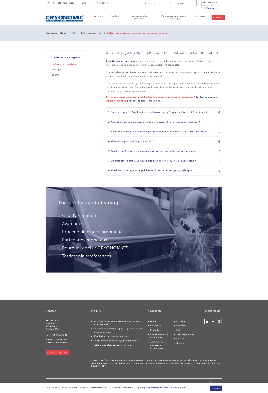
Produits (115, 16)
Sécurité (55, 75)
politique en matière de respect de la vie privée (162, 387)
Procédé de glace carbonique (140, 17)
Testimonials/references (86, 256)
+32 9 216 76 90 (59, 335)
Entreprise (99, 16)
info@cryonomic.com (57, 339)
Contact (218, 17)
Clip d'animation (79, 215)
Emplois (86, 3)
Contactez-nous (205, 97)
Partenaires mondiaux (84, 239)
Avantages (72, 223)
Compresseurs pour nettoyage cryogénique (116, 340)
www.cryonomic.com (57, 342)
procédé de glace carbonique (144, 100)
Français (180, 3)
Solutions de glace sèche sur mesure (112, 345)
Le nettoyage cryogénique (121, 61)
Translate (212, 8)
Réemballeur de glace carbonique (111, 336)
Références (199, 16)
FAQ (48, 3)
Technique (56, 69)
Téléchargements (66, 3)
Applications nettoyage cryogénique (174, 17)
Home (63, 33)
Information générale (91, 33)
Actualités (102, 3)
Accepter (216, 388)
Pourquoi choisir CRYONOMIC (95, 247)
